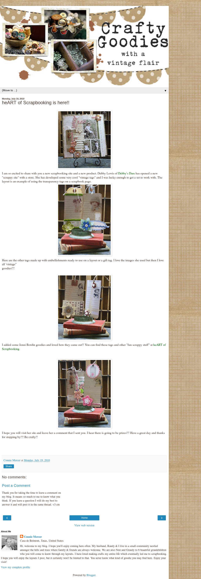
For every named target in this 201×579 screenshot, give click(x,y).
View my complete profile (15, 567)
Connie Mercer (33, 537)
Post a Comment (16, 485)
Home (84, 517)
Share (8, 466)
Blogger (91, 575)
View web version (84, 525)
